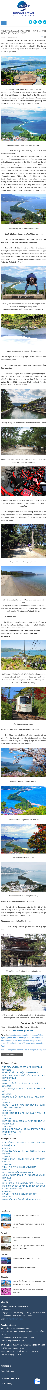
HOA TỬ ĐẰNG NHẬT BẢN (12, 1172)
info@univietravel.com (14, 1319)
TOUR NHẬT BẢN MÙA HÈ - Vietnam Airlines (27, 1259)
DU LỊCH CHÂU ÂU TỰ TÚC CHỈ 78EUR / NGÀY (20, 1083)
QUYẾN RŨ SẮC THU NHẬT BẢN (15, 1072)
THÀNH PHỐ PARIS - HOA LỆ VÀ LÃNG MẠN (19, 1167)
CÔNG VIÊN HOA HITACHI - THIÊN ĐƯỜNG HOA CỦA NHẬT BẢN (23, 1176)
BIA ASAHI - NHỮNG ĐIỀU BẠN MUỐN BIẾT (19, 1194)
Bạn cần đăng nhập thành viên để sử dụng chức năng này (23, 1050)
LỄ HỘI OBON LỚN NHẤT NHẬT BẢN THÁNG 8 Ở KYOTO (23, 1114)
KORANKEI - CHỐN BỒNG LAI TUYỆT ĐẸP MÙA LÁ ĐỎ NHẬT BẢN (23, 1122)
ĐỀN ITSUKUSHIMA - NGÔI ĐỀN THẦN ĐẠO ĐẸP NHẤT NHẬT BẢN (23, 1076)
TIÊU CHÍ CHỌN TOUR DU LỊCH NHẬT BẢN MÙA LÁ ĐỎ (23, 1089)
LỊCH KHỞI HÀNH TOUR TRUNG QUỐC (26, 1216)
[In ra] (45, 37)
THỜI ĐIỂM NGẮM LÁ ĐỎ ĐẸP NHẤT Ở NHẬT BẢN (22, 1067)
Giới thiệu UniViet (7, 1371)
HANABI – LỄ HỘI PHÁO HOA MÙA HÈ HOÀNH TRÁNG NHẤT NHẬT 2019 (23, 1106)
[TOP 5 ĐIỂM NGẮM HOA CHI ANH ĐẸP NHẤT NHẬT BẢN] (6, 1291)
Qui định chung (6, 1383)
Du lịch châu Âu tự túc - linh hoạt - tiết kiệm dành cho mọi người (23, 1152)
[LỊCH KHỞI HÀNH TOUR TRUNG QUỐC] (6, 1217)
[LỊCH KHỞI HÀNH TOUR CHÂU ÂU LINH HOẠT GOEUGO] (6, 1226)
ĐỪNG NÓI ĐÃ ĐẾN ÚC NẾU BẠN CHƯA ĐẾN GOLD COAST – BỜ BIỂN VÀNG (23, 1187)
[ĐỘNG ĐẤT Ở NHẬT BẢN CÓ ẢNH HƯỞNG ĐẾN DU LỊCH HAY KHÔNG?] (6, 1247)
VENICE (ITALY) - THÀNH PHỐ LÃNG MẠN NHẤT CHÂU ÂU (23, 1160)
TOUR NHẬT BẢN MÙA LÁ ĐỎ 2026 (24, 1267)
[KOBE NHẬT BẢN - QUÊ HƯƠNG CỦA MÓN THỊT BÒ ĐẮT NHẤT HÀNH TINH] (6, 1283)
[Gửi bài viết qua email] (42, 37)
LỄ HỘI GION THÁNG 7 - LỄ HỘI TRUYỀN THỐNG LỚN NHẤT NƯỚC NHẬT (23, 1130)
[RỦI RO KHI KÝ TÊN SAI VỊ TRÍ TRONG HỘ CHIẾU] (6, 1239)
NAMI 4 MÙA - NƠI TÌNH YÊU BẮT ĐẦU (17, 1199)
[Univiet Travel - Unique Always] (23, 8)
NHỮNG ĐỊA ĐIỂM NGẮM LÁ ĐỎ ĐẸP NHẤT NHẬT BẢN (23, 1098)
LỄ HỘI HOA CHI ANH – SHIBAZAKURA (17, 1183)
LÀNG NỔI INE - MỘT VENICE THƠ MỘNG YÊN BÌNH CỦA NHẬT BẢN (23, 1144)
